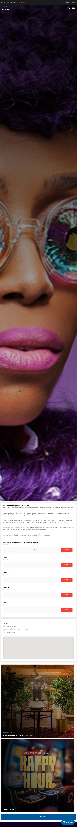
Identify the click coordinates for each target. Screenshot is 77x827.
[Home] (5, 7)
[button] (73, 7)
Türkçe (74, 2)
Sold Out (67, 550)
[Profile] (68, 7)
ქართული (67, 2)
